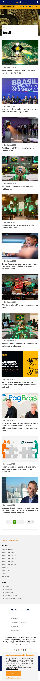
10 (29, 522)
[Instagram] (19, 7)
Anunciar (15, 626)
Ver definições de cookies (13, 678)
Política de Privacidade (19, 622)
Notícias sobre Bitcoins (8, 553)
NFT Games (5, 577)
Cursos (4, 574)
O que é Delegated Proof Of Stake (12, 599)
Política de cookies (12, 669)
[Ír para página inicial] (20, 2)
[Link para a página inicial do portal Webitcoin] (20, 609)
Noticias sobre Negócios (9, 565)
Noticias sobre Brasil (8, 562)
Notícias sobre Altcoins (9, 556)
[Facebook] (26, 7)
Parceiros (16, 631)
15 (33, 522)
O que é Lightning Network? (10, 596)
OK (13, 674)
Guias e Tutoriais (7, 571)
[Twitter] (23, 7)
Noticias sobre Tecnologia (9, 559)
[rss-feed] (36, 7)
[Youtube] (30, 7)
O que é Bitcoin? (6, 587)
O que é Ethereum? (7, 590)
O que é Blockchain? (8, 593)
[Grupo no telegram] (33, 7)
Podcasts (5, 568)
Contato (15, 618)
